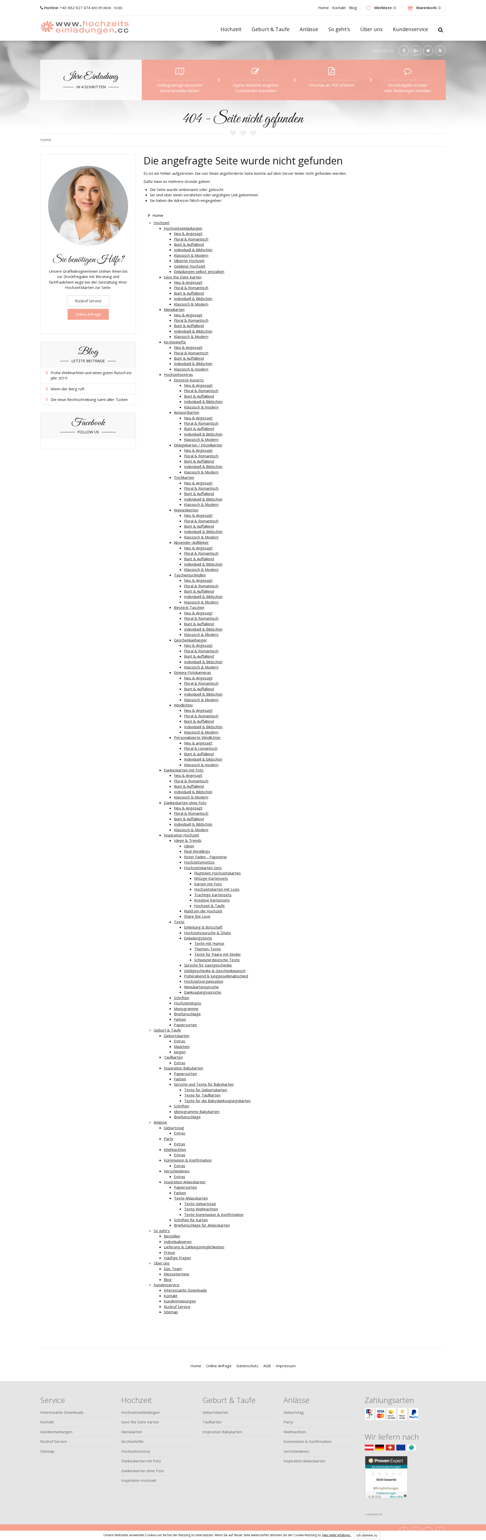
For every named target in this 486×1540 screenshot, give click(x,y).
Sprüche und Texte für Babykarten (204, 1084)
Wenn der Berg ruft (68, 388)
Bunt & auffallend (199, 753)
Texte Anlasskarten (191, 1198)
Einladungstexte (198, 937)
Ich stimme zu (367, 1535)
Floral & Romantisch (191, 239)
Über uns (162, 1263)
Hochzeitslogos (187, 1003)
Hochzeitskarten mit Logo (216, 889)
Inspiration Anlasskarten (185, 1181)
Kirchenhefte (175, 342)
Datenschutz (247, 1365)
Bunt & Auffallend (189, 244)
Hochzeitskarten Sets (203, 867)
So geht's (162, 1230)
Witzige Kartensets (211, 878)
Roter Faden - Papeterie (205, 856)
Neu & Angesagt (188, 233)
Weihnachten (175, 1149)
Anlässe (160, 1122)
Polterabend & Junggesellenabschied (216, 975)
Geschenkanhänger (190, 640)
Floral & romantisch (200, 748)
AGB (267, 1365)
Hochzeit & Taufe (209, 905)
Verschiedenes (177, 1170)
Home (323, 7)
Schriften (181, 997)
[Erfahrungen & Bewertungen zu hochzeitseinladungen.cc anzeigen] (386, 1483)
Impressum (286, 1365)
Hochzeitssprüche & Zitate (207, 932)
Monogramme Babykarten (196, 1111)
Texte (179, 921)
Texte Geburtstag (200, 1203)
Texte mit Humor (209, 943)
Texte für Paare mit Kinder (217, 954)
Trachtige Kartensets (213, 894)
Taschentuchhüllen (190, 575)
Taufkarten (173, 1057)
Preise (169, 1252)
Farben (180, 1019)
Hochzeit (161, 222)
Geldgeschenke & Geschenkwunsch (215, 970)
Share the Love (197, 916)
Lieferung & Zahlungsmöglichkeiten (194, 1246)
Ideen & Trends (187, 840)
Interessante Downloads (185, 1290)
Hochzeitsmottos (199, 862)
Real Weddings (197, 851)
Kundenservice (166, 1284)
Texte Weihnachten (201, 1208)
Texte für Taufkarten (202, 1095)
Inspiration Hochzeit (181, 835)
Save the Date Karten (182, 277)
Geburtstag (174, 1127)
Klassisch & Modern (191, 255)
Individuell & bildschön (203, 759)
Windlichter (183, 705)
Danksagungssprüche (202, 992)
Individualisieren (178, 1241)
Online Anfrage (88, 314)
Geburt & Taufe (167, 1030)
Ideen (189, 845)
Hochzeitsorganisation (203, 981)
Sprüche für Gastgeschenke (208, 965)
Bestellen (172, 1235)
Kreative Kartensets (212, 900)
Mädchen (182, 1046)
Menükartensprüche (201, 986)
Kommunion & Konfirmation (188, 1160)
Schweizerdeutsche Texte (217, 959)
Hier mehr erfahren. (336, 1535)
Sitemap (171, 1311)
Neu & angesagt (198, 742)
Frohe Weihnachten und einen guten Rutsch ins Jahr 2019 (91, 375)
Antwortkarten (186, 412)
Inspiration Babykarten (183, 1068)
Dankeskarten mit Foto (184, 770)
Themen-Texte (207, 948)
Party (168, 1138)
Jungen (180, 1051)
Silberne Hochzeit (189, 260)
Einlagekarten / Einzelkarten (198, 444)
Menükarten (174, 309)
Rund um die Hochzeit (203, 910)
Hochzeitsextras (178, 374)
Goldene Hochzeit (189, 266)
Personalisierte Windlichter (197, 737)
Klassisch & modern (191, 369)
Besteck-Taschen (189, 607)
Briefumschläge (187, 1013)
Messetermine (176, 1273)
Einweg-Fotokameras (192, 672)
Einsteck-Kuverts (189, 379)
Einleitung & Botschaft (203, 927)
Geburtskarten (176, 1035)
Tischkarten (184, 477)
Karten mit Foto (208, 883)
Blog (353, 7)
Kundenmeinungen (180, 1300)
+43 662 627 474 (67, 7)
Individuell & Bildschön (193, 249)
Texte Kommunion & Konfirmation (214, 1214)
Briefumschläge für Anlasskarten (202, 1225)
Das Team (173, 1268)
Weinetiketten (186, 509)
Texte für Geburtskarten (205, 1089)
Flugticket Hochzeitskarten (217, 872)
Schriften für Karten (191, 1219)
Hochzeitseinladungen (183, 228)
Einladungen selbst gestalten (199, 271)
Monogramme (186, 1008)
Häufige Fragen (177, 1257)
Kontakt (339, 7)
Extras (179, 1040)
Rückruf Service (177, 1306)
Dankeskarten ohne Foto (185, 802)
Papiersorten (185, 1024)
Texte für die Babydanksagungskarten (217, 1100)
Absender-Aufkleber (191, 542)
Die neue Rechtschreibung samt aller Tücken (89, 399)
